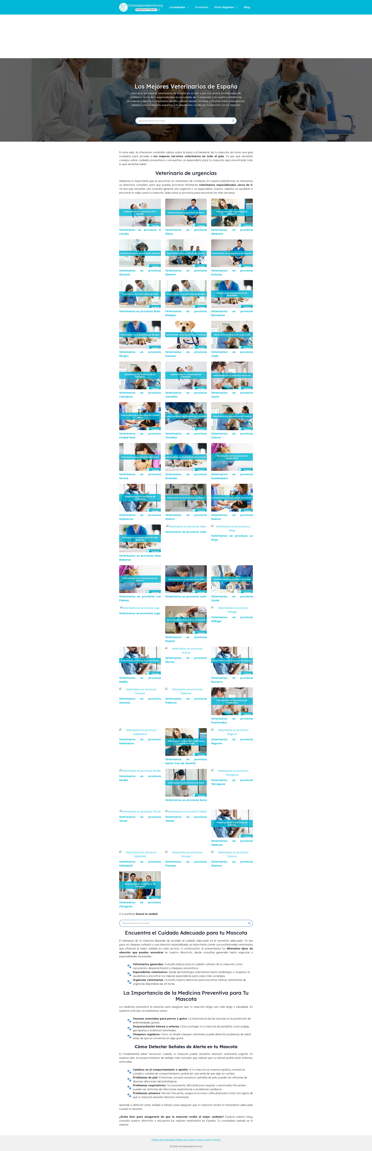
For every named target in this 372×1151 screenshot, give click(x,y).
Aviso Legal (203, 1139)
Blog (247, 7)
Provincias (201, 7)
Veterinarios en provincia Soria (186, 800)
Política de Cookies (186, 1139)
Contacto (216, 1139)
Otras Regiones (224, 7)
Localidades (177, 7)
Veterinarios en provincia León (185, 596)
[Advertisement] (186, 36)
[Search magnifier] (233, 121)
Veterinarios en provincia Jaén (185, 532)
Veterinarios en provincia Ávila (139, 311)
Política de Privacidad (163, 1139)
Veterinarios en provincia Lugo (139, 613)
